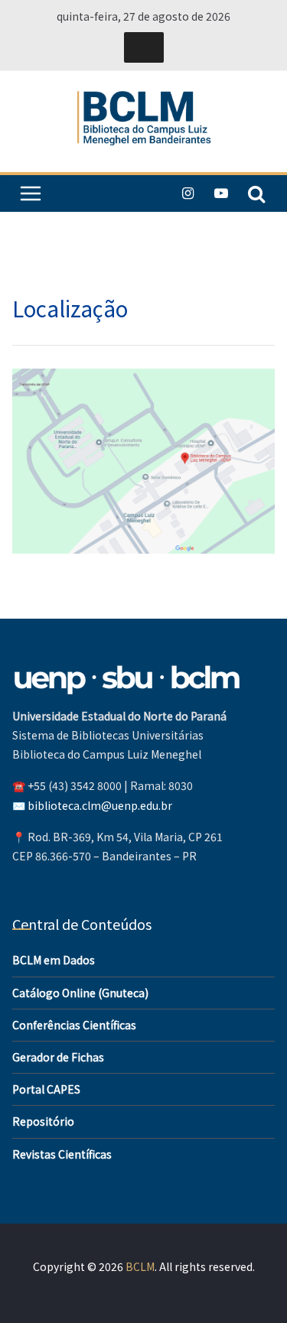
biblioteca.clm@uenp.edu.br (100, 805)
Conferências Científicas (74, 1024)
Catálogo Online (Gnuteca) (80, 992)
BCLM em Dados (53, 959)
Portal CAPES (46, 1089)
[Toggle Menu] (144, 47)
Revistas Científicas (62, 1154)
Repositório (43, 1121)
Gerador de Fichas (58, 1057)
